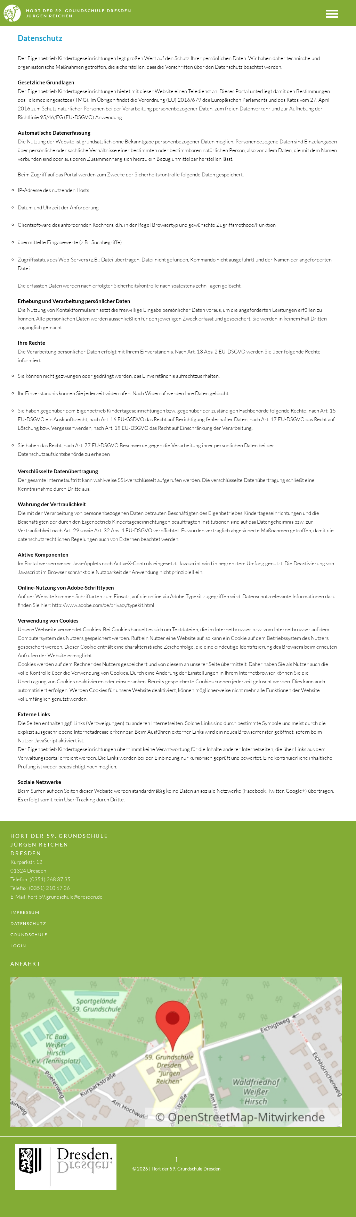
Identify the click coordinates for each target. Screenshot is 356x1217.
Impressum (24, 912)
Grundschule (29, 934)
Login (18, 945)
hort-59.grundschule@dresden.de (65, 896)
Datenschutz (28, 923)
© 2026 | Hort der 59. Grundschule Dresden (176, 1169)
